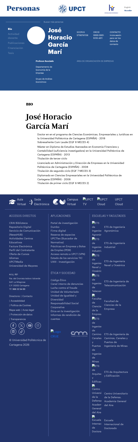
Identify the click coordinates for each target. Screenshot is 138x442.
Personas (23, 8)
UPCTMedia (16, 261)
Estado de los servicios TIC (66, 257)
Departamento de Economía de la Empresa (44, 70)
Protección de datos (21, 314)
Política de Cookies (21, 305)
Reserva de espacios (63, 234)
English (127, 7)
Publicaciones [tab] (16, 42)
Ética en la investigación (65, 311)
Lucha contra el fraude (64, 287)
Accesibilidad (18, 300)
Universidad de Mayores (23, 265)
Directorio (14, 296)
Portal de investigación (64, 222)
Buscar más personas (53, 22)
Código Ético (58, 280)
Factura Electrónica (20, 246)
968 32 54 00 (19, 289)
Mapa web (14, 310)
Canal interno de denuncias (67, 283)
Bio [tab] (10, 28)
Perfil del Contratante (21, 250)
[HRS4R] (111, 8)
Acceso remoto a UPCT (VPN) (68, 253)
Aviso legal (28, 310)
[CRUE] (61, 334)
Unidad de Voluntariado (65, 291)
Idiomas (14, 257)
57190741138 (82, 35)
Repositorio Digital (20, 226)
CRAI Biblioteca (18, 222)
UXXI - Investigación (63, 261)
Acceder (128, 10)
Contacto (27, 296)
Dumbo (55, 226)
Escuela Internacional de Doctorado (113, 424)
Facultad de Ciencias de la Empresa (112, 305)
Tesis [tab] (11, 52)
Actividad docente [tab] (13, 35)
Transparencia (18, 319)
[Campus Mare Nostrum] (79, 334)
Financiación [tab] (15, 47)
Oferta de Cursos (19, 253)
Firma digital (58, 230)
